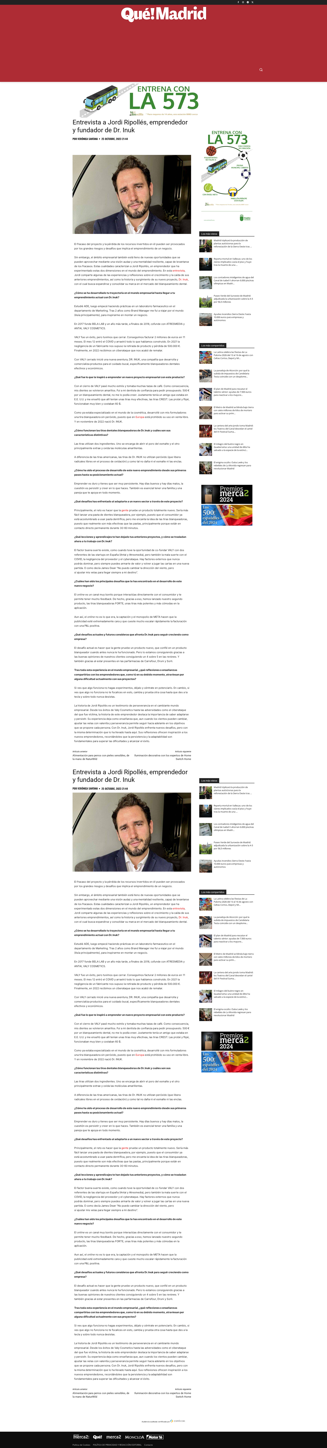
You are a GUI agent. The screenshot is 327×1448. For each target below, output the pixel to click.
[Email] (123, 146)
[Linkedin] (115, 146)
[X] (252, 2)
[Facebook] (238, 2)
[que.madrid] (163, 14)
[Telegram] (248, 2)
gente (124, 510)
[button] (261, 70)
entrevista (179, 270)
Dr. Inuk (183, 279)
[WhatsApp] (99, 146)
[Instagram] (243, 2)
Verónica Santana (87, 139)
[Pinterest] (91, 146)
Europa (140, 417)
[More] (131, 146)
